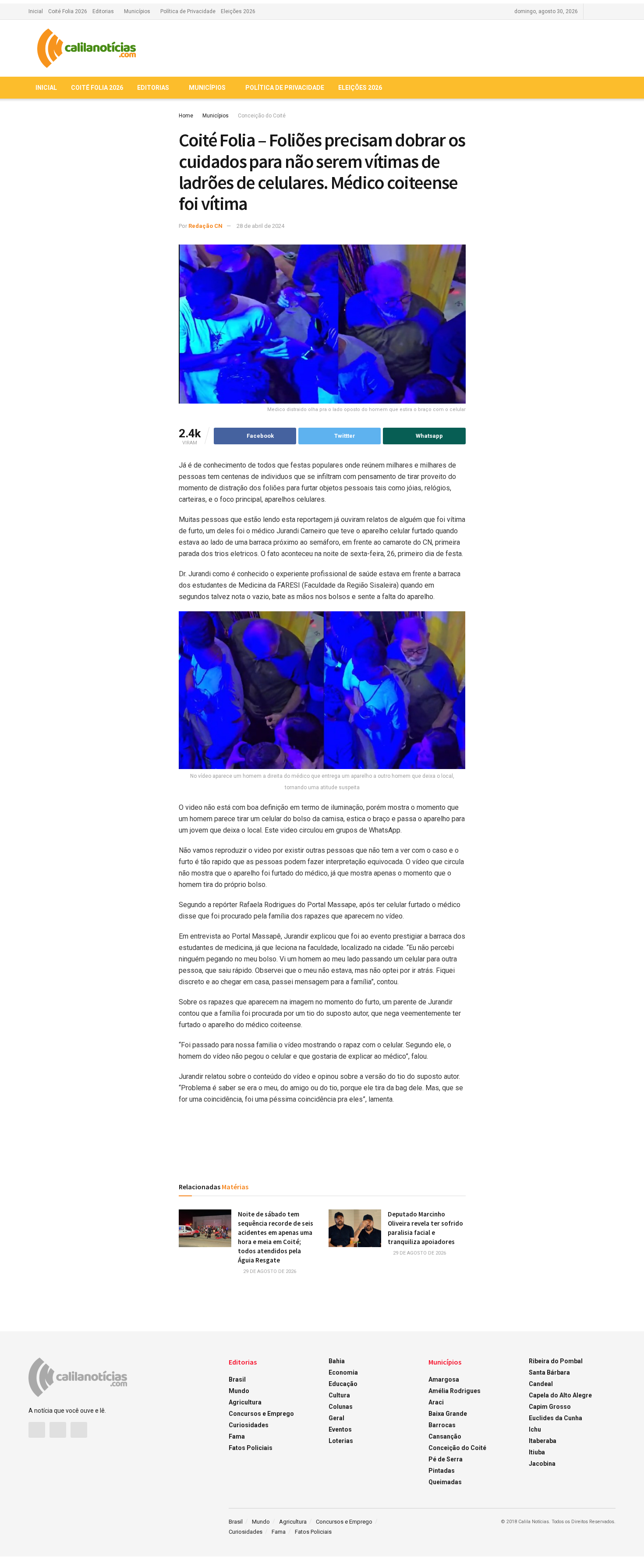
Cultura (339, 1395)
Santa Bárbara (549, 1372)
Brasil (237, 1379)
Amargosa (443, 1379)
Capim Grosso (550, 1406)
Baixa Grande (447, 1413)
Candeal (541, 1383)
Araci (436, 1402)
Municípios (137, 11)
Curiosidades (249, 1425)
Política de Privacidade (188, 11)
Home (186, 116)
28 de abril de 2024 (260, 226)
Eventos (340, 1429)
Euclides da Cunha (555, 1418)
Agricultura (245, 1402)
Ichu (535, 1429)
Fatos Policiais (250, 1447)
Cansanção (444, 1436)
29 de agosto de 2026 (269, 1271)
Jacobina (542, 1463)
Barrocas (442, 1425)
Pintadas (441, 1470)
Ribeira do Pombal (556, 1361)
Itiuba (537, 1452)
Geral (336, 1418)
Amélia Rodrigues (454, 1390)
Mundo (239, 1390)
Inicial (35, 11)
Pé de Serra (445, 1459)
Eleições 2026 (238, 11)
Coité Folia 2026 (67, 11)
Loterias (341, 1440)
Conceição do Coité (262, 116)
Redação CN (205, 226)
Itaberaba (542, 1440)
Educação (343, 1383)
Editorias (103, 11)
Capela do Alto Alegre (560, 1395)
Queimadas (445, 1482)
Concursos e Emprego (261, 1413)
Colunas (341, 1406)
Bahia (337, 1361)
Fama (237, 1436)
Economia (343, 1372)
